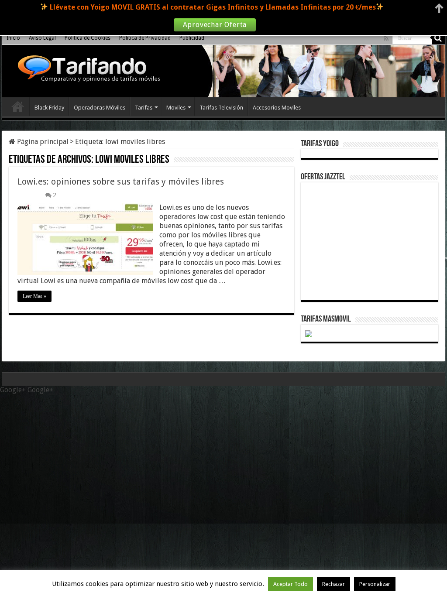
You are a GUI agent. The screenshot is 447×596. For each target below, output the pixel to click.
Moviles (176, 107)
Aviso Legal (42, 38)
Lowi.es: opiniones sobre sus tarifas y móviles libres (120, 181)
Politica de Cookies (87, 38)
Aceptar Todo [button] (290, 584)
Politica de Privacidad (145, 38)
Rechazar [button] (333, 584)
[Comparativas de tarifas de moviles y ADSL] (87, 69)
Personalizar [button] (374, 584)
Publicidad (191, 38)
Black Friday (49, 107)
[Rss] (386, 38)
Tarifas (143, 107)
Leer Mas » (34, 296)
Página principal (42, 141)
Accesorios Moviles (277, 107)
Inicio (13, 38)
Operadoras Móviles (99, 107)
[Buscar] (438, 38)
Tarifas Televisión (221, 107)
